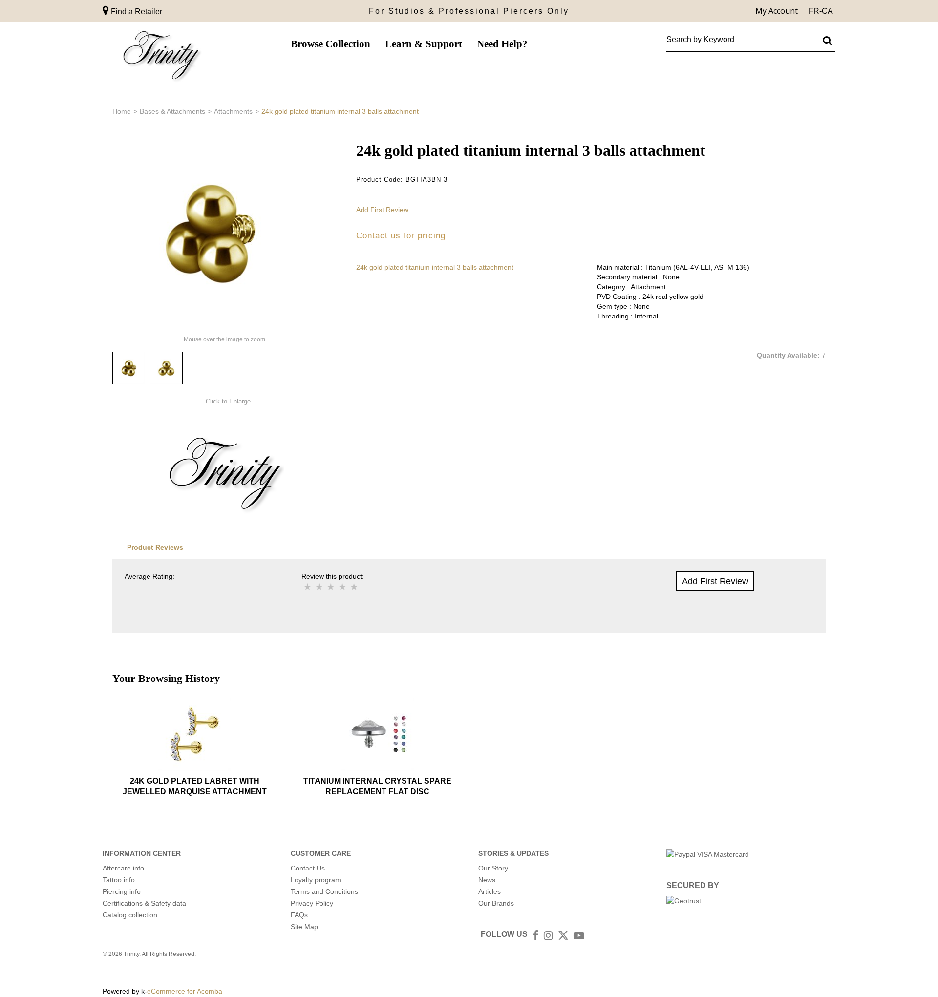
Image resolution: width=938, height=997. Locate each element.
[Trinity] (161, 57)
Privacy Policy (312, 903)
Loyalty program (316, 880)
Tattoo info (119, 880)
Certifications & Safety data (144, 903)
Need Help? (502, 44)
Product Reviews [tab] (155, 547)
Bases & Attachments (172, 111)
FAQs (299, 915)
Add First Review (382, 209)
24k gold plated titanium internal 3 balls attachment (434, 267)
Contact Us (308, 868)
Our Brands (496, 903)
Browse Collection (330, 44)
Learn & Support (423, 44)
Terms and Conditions (324, 891)
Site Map (304, 927)
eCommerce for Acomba (184, 991)
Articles (489, 891)
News (486, 880)
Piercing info (122, 891)
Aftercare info (123, 868)
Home (121, 111)
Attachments (233, 111)
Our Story (493, 868)
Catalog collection (130, 915)
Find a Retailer (135, 11)
